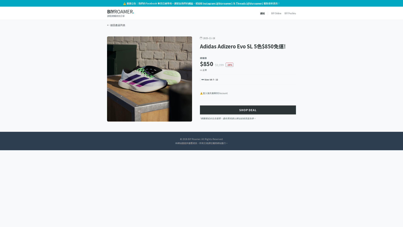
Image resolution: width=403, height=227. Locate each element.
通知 (262, 13)
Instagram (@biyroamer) (218, 3)
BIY (120, 11)
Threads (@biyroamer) (249, 3)
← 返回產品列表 (116, 25)
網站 (190, 3)
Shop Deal (248, 110)
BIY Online (276, 13)
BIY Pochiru (290, 13)
